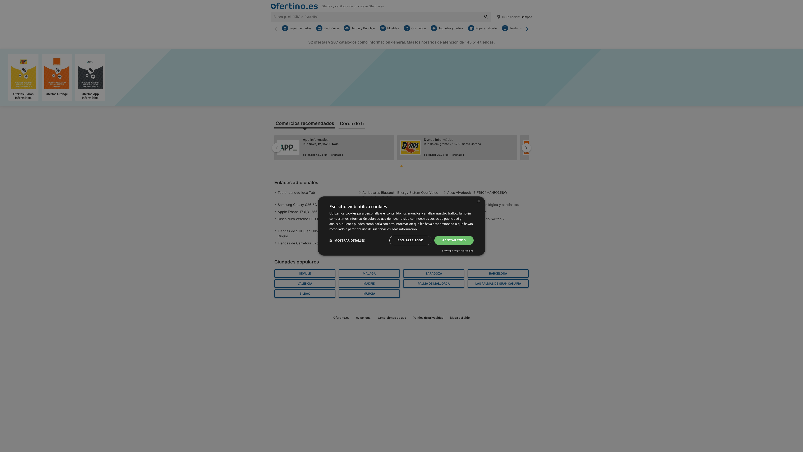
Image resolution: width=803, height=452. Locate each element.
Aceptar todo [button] (454, 240)
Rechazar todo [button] (410, 240)
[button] (347, 240)
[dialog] (401, 226)
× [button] (478, 201)
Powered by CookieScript (457, 251)
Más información (404, 229)
